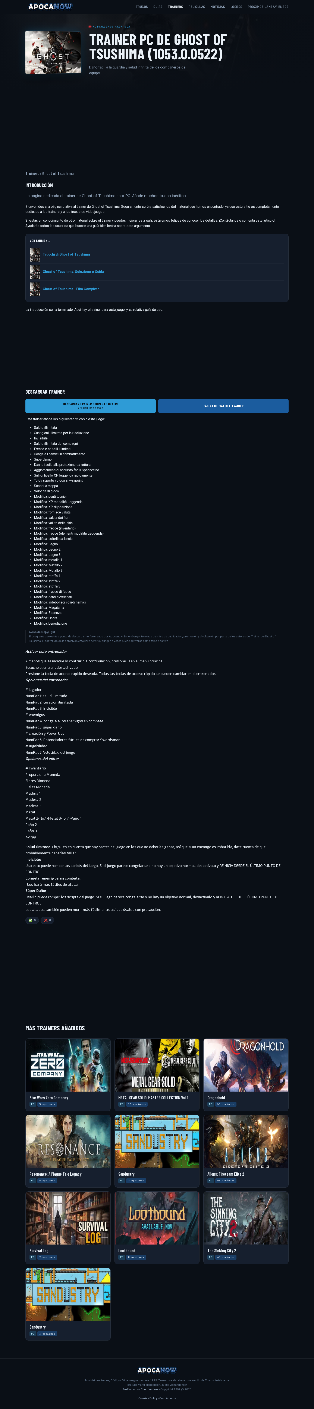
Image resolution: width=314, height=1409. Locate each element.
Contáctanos (167, 1398)
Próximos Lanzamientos (268, 6)
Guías (158, 6)
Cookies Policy (147, 1398)
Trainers (175, 6)
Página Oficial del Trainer (224, 406)
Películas (197, 6)
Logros (236, 6)
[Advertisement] (157, 121)
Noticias (218, 6)
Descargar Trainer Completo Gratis (90, 406)
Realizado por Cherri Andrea (140, 1389)
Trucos (142, 6)
